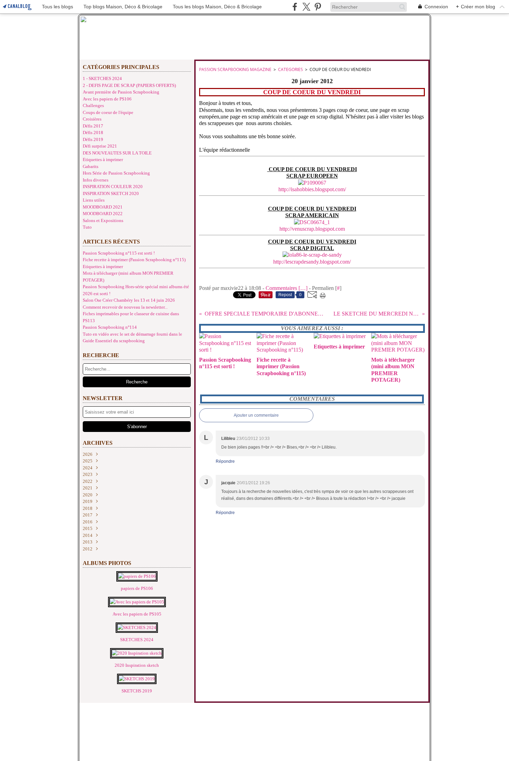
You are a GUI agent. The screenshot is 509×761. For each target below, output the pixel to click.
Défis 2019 (93, 139)
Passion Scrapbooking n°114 (110, 327)
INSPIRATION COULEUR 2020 (113, 186)
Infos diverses (95, 180)
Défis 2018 (93, 132)
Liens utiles (94, 200)
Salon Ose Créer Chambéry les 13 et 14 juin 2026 (129, 300)
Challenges (93, 105)
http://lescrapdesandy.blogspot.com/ (312, 262)
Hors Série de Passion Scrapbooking (116, 173)
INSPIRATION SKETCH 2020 (111, 193)
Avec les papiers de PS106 (107, 98)
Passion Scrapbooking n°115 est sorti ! (119, 253)
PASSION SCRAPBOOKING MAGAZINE (235, 69)
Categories (290, 69)
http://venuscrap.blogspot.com (312, 229)
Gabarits (90, 166)
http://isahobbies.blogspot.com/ (312, 189)
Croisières (92, 119)
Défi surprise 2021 (100, 146)
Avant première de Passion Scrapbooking (121, 92)
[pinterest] (317, 7)
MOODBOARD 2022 (103, 213)
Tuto (87, 227)
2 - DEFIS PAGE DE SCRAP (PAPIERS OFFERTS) (129, 85)
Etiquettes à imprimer (103, 159)
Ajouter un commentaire (256, 415)
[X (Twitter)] (306, 7)
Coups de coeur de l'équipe (108, 112)
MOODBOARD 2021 (103, 207)
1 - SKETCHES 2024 (102, 78)
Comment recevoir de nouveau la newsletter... (125, 307)
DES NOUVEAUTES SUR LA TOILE (117, 153)
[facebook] (295, 7)
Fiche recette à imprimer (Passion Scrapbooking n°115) (134, 259)
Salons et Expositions (103, 220)
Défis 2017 (93, 126)
